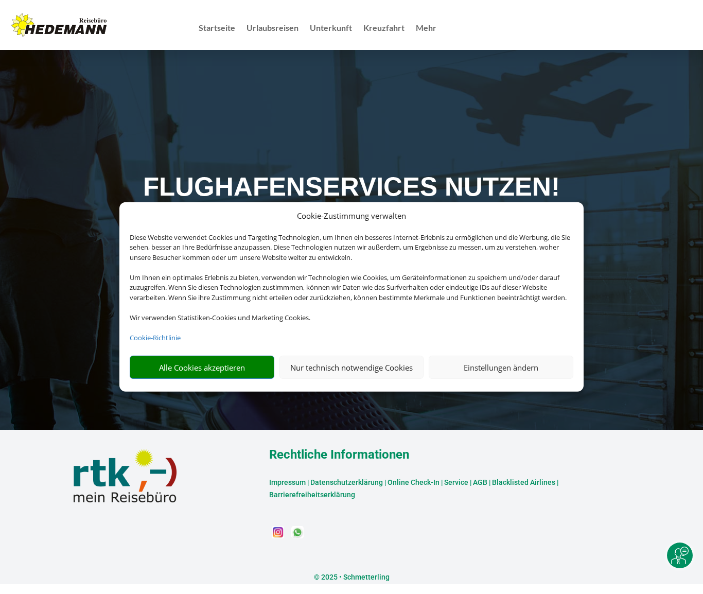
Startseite (217, 28)
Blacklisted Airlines (523, 482)
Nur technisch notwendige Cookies (351, 367)
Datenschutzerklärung (346, 482)
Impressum (287, 482)
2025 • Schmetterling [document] (355, 577)
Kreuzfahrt (384, 28)
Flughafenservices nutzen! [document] (351, 186)
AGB (480, 482)
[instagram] (279, 535)
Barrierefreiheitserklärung (312, 495)
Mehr (426, 28)
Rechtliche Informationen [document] (339, 455)
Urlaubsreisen (272, 28)
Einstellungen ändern (501, 367)
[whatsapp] (297, 535)
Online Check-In (414, 482)
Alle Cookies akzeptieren (202, 367)
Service (456, 482)
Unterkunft (331, 28)
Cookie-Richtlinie (155, 337)
